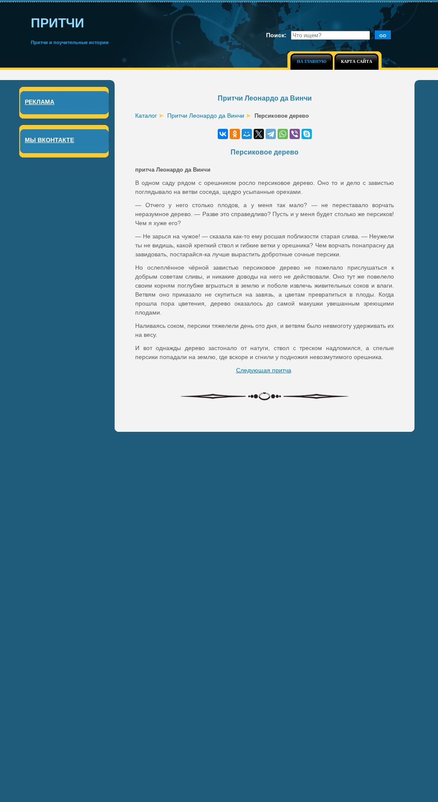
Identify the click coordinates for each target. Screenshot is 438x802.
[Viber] (295, 134)
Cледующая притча (263, 370)
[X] (259, 134)
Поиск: (276, 35)
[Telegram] (271, 134)
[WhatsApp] (283, 134)
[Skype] (307, 134)
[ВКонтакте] (223, 134)
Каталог (146, 115)
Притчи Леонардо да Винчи (205, 115)
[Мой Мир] (247, 134)
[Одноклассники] (235, 134)
